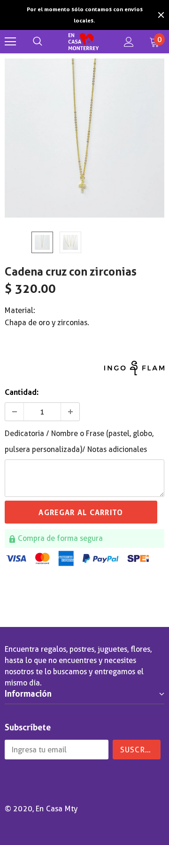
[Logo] (83, 41)
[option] (84, 15)
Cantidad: (21, 392)
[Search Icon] (37, 41)
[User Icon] (129, 42)
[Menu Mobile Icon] (10, 41)
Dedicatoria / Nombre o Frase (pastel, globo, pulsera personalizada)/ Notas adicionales (79, 441)
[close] (161, 15)
